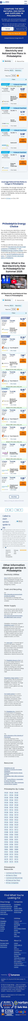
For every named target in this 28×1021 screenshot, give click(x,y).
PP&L (15, 934)
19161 (11, 857)
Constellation (17, 904)
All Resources (3, 947)
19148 (16, 797)
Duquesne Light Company (18, 921)
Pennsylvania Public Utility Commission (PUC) (14, 776)
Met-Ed (16, 926)
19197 (16, 844)
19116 (11, 810)
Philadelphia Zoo (10, 711)
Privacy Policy (17, 954)
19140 (6, 797)
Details (13, 103)
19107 (11, 822)
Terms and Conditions (19, 958)
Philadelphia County (9, 625)
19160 (16, 847)
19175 (11, 862)
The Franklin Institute (9, 694)
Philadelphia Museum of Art (13, 660)
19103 (11, 820)
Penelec (16, 930)
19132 (6, 805)
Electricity (18, 70)
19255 (6, 839)
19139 (6, 802)
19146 (6, 807)
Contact (16, 943)
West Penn (16, 936)
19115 (6, 810)
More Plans (14, 496)
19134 (11, 795)
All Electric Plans (11, 875)
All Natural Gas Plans (13, 880)
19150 (16, 817)
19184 (11, 834)
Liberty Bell (9, 642)
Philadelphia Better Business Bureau (13, 773)
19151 (6, 815)
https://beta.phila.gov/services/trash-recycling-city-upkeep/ (13, 595)
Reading (2, 927)
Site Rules (16, 956)
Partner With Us (18, 945)
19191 (16, 839)
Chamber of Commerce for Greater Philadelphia (13, 770)
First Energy (17, 924)
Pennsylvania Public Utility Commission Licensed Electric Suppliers (14, 783)
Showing (6, 70)
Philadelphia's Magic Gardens (11, 678)
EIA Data (8, 198)
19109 (6, 854)
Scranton (2, 929)
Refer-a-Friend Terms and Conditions (19, 960)
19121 (16, 802)
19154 (11, 807)
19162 (16, 857)
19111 (6, 795)
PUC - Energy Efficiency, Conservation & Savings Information (13, 780)
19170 (6, 859)
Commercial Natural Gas (14, 878)
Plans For (7, 75)
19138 (6, 812)
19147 (11, 805)
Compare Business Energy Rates (14, 38)
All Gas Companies (12, 883)
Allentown (2, 925)
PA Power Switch (4, 943)
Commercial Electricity (13, 873)
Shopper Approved (5, 996)
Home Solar (3, 912)
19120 (6, 793)
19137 (11, 827)
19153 (6, 825)
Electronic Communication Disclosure (18, 950)
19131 (16, 800)
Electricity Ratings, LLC (19, 988)
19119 (16, 815)
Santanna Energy (18, 910)
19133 (6, 817)
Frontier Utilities (18, 908)
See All (2, 930)
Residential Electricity (5, 904)
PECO (11, 70)
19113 (11, 830)
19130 (11, 817)
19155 (16, 854)
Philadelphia (3, 921)
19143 (16, 793)
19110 (11, 854)
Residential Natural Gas (6, 906)
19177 (6, 857)
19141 (11, 812)
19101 (6, 852)
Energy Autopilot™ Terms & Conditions (19, 964)
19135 (16, 810)
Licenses (16, 967)
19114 (16, 812)
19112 (16, 830)
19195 (6, 844)
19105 (11, 852)
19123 (16, 822)
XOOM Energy (17, 912)
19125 (6, 820)
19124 (11, 793)
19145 (6, 800)
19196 (11, 844)
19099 (16, 849)
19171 (11, 859)
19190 (11, 839)
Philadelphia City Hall (9, 768)
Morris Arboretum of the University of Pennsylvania (13, 736)
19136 (11, 802)
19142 (11, 815)
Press (15, 947)
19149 (16, 795)
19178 (11, 832)
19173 (6, 862)
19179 (16, 837)
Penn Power (17, 932)
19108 (16, 852)
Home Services (4, 914)
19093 (11, 849)
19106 (11, 825)
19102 (6, 830)
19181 (11, 837)
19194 (16, 842)
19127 (16, 827)
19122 (16, 820)
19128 (16, 805)
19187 (16, 832)
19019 (11, 847)
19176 (16, 862)
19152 (16, 807)
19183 (16, 834)
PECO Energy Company (20, 928)
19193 (11, 842)
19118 (6, 827)
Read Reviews (3, 945)
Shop (13, 33)
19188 (6, 832)
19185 (6, 834)
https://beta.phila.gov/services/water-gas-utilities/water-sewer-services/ (13, 616)
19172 (16, 859)
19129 (16, 825)
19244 (6, 847)
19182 (6, 837)
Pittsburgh (2, 923)
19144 (11, 800)
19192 (6, 842)
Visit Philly (6, 774)
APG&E (16, 906)
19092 (6, 849)
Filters (13, 79)
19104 (11, 797)
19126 (6, 822)
